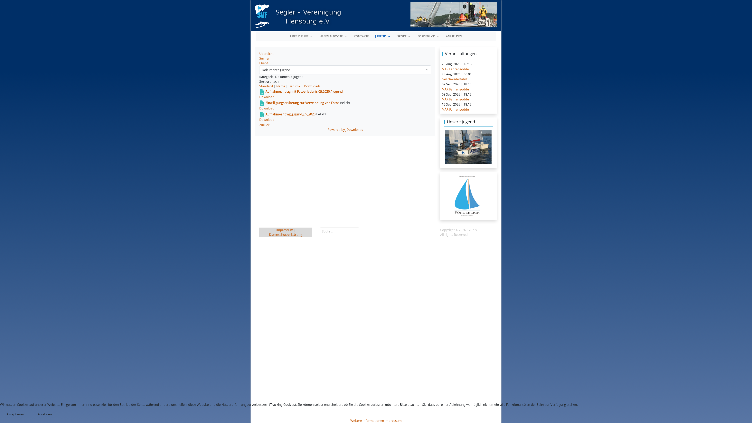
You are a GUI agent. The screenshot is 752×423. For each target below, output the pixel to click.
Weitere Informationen (367, 420)
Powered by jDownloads (345, 129)
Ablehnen (45, 414)
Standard (266, 86)
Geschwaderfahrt (454, 79)
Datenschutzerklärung (285, 234)
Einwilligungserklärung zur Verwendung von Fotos (303, 103)
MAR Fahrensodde (455, 69)
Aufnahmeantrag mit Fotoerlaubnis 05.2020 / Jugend (304, 91)
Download (266, 97)
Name (280, 86)
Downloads (312, 86)
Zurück (264, 125)
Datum (293, 86)
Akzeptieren (15, 414)
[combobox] (339, 231)
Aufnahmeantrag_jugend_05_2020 (290, 114)
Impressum (285, 230)
